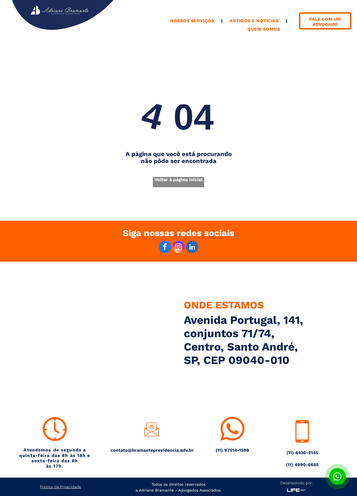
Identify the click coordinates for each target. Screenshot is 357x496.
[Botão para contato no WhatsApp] (337, 476)
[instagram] (178, 247)
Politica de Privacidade (60, 487)
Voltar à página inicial (178, 179)
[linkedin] (192, 247)
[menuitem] (193, 21)
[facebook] (165, 247)
